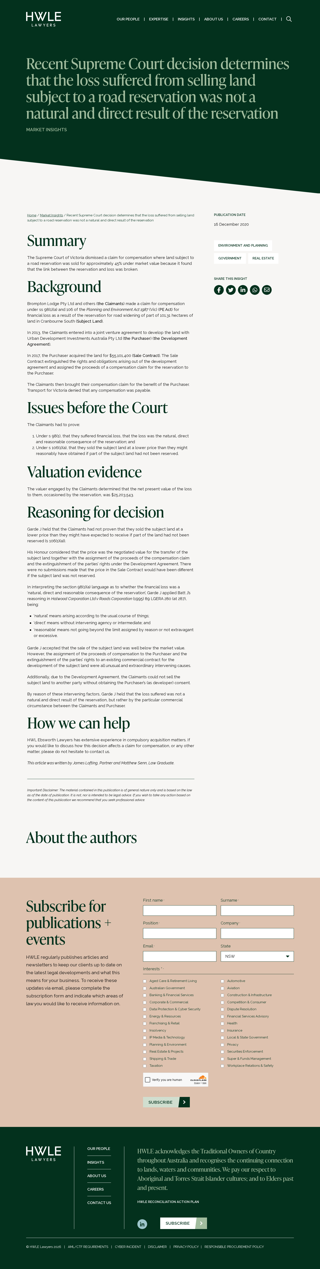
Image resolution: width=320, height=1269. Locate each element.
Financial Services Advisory (248, 1016)
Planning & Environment (168, 1045)
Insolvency (158, 1030)
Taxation (156, 1066)
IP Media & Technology (167, 1037)
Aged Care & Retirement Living (173, 981)
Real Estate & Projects (166, 1051)
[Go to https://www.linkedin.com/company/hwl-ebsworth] (142, 1224)
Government (230, 258)
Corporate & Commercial (169, 1002)
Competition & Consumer (246, 1002)
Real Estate (263, 258)
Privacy (232, 1045)
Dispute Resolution (241, 1009)
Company (230, 923)
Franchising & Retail (165, 1023)
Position (151, 923)
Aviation (233, 988)
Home (31, 215)
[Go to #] (289, 19)
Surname (230, 900)
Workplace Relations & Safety (250, 1066)
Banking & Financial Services (172, 995)
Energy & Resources (165, 1016)
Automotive (236, 981)
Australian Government (167, 988)
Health (232, 1023)
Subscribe (178, 1223)
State (226, 946)
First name (153, 900)
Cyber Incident (128, 1247)
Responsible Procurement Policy (234, 1247)
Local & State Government (247, 1037)
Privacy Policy (186, 1247)
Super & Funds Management (249, 1059)
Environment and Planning (243, 245)
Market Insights (51, 215)
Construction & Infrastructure (249, 995)
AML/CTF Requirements (88, 1247)
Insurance (234, 1030)
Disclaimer (157, 1247)
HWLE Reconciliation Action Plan (168, 1202)
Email (149, 946)
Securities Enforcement (245, 1051)
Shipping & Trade (163, 1059)
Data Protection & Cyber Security (175, 1009)
